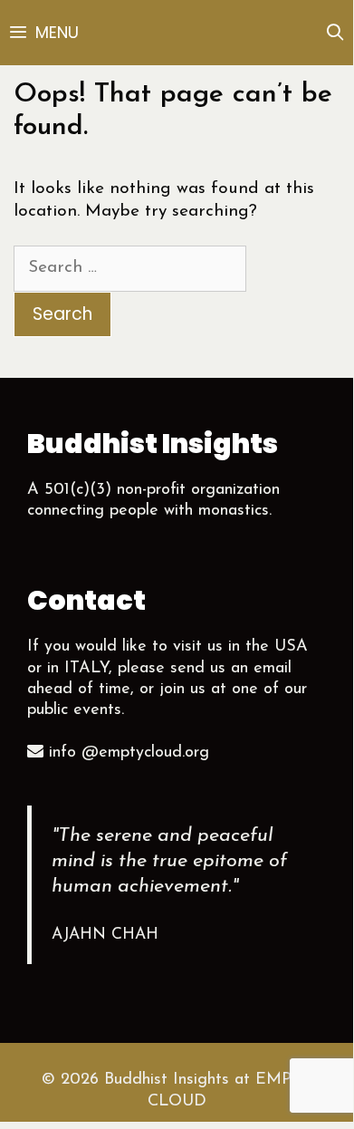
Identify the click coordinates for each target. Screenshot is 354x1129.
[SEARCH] (335, 32)
